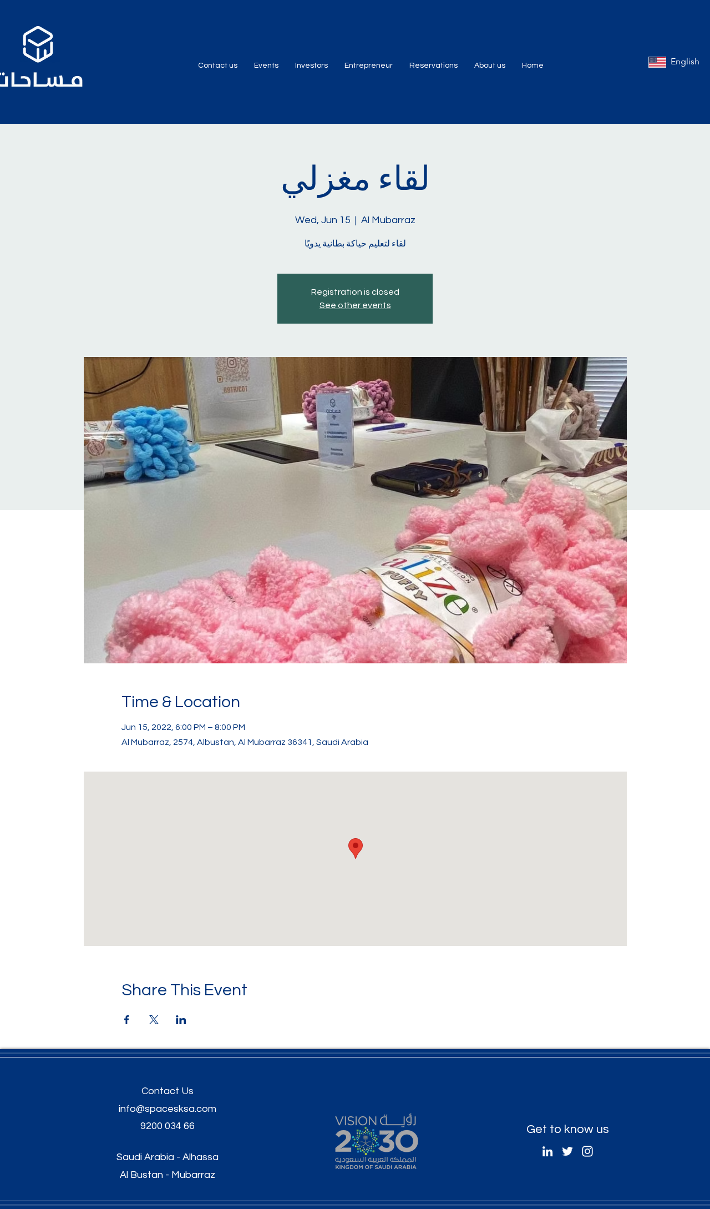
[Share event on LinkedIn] (181, 1019)
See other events (355, 305)
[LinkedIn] (547, 1151)
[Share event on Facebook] (126, 1019)
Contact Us (167, 1091)
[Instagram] (587, 1151)
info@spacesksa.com (167, 1109)
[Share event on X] (154, 1019)
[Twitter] (567, 1151)
